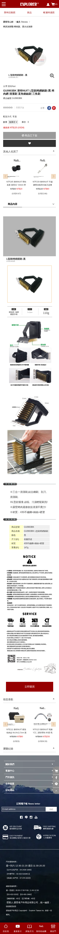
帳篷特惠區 (49, 12)
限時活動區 (10, 12)
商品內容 (12, 204)
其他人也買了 (10, 151)
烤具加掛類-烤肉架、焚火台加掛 (17, 26)
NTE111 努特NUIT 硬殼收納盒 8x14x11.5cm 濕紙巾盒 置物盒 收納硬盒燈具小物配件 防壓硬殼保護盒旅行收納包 (16, 731)
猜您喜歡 (8, 699)
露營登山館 (8, 22)
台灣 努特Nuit (9, 86)
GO (51, 809)
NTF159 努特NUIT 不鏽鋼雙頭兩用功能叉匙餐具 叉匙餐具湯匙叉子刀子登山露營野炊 (43, 184)
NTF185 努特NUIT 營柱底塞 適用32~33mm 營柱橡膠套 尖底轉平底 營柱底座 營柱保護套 (16, 184)
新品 (29, 12)
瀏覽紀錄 (8, 748)
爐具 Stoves (22, 22)
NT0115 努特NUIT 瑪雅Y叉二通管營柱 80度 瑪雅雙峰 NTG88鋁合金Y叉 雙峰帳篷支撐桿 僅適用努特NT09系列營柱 (43, 731)
